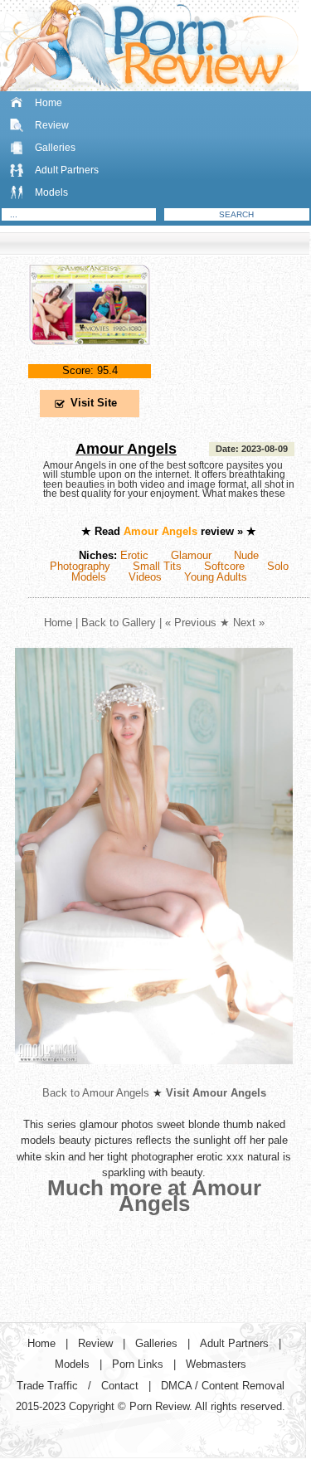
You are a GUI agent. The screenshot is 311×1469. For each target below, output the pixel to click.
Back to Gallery (118, 622)
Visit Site (93, 402)
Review (52, 125)
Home (48, 103)
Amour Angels (126, 448)
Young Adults (215, 577)
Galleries (55, 148)
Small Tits (157, 566)
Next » (249, 622)
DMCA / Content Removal (222, 1385)
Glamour (191, 555)
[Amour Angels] (89, 359)
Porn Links (137, 1364)
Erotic (134, 555)
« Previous (190, 622)
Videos (145, 577)
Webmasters (216, 1364)
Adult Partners (67, 170)
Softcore (224, 566)
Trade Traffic (47, 1385)
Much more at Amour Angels (154, 1195)
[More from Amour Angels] (154, 1077)
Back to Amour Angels (95, 1093)
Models (51, 192)
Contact (119, 1385)
